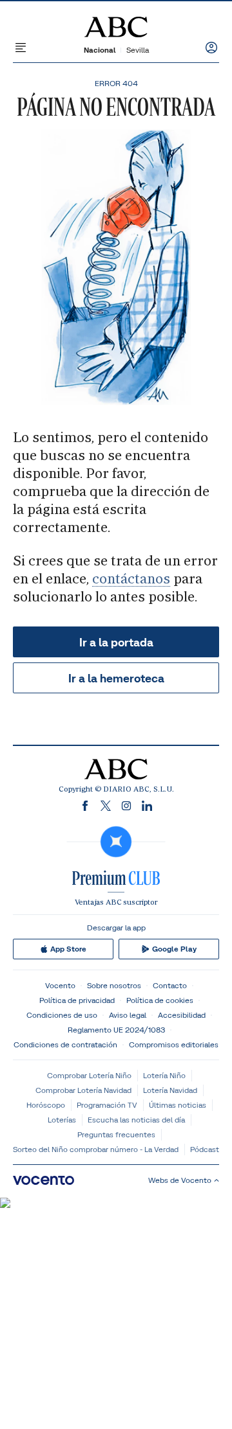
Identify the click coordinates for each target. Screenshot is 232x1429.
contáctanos (131, 578)
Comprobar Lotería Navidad (83, 1090)
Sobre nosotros (114, 985)
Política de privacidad (77, 1000)
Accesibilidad (182, 1015)
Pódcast (204, 1149)
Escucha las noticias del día (136, 1119)
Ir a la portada (116, 642)
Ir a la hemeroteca (116, 678)
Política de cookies (159, 1000)
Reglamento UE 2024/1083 (116, 1029)
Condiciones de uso (61, 1015)
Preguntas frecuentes (116, 1134)
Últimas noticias (177, 1105)
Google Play (174, 949)
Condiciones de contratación (65, 1044)
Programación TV (107, 1105)
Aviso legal (127, 1015)
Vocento (60, 985)
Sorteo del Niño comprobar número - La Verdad (96, 1149)
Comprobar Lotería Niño (89, 1075)
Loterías (62, 1119)
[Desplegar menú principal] (20, 47)
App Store (68, 949)
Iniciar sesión (211, 47)
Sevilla (137, 50)
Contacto (170, 985)
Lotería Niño (164, 1075)
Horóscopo (45, 1105)
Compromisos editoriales (173, 1044)
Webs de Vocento (179, 1180)
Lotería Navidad (170, 1090)
